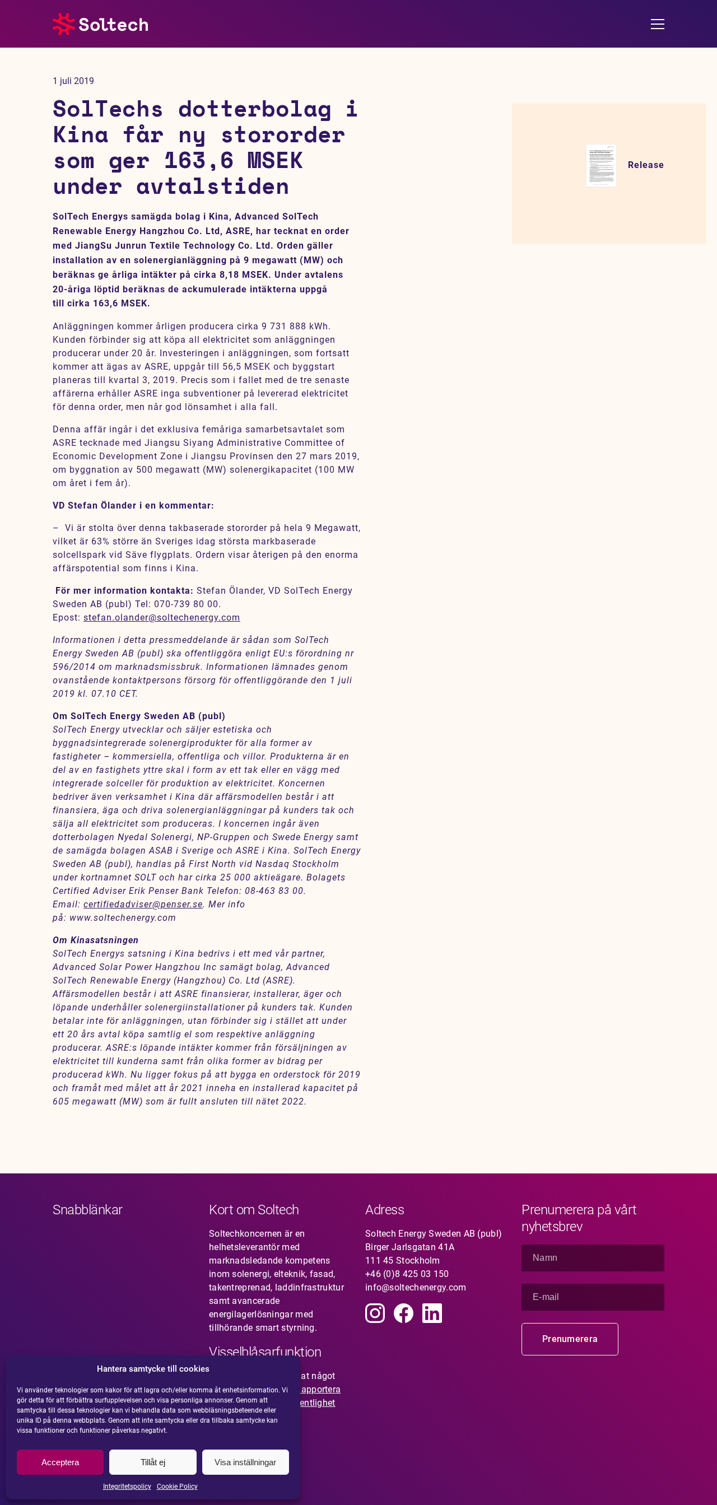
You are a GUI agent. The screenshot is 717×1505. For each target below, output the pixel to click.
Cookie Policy (177, 1486)
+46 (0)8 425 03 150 (407, 1274)
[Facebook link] (403, 1313)
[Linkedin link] (432, 1313)
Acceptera (60, 1462)
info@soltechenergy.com (416, 1287)
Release (646, 165)
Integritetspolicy (127, 1486)
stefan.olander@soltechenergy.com (161, 617)
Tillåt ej (153, 1462)
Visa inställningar (245, 1462)
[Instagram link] (375, 1313)
